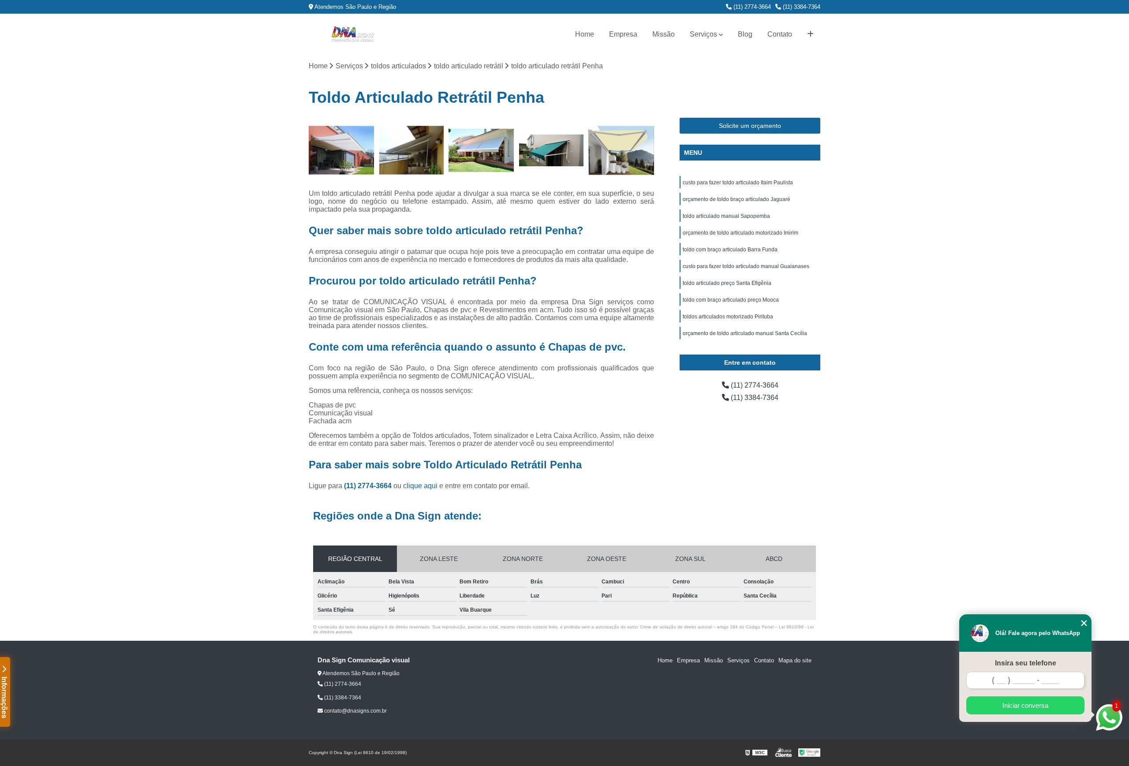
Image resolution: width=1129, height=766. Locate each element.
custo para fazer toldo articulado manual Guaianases (746, 266)
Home (584, 34)
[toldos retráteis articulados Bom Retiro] (341, 150)
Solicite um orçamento (750, 125)
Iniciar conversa (1025, 705)
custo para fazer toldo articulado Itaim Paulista (738, 182)
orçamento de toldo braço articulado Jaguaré (736, 199)
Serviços (703, 34)
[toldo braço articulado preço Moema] (412, 150)
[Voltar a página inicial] (353, 34)
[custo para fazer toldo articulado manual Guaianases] (481, 150)
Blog (745, 34)
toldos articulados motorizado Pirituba (728, 317)
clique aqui (420, 485)
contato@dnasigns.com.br (355, 711)
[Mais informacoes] (810, 34)
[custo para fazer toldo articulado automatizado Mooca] (551, 150)
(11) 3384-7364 (800, 7)
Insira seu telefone (1025, 663)
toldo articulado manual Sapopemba (726, 216)
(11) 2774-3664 (751, 7)
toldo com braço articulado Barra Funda (730, 250)
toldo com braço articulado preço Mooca (731, 300)
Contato (779, 34)
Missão (663, 34)
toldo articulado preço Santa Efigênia (727, 283)
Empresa (623, 34)
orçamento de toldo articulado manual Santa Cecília (745, 333)
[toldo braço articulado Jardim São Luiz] (621, 150)
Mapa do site (794, 660)
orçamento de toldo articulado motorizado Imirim (740, 233)
